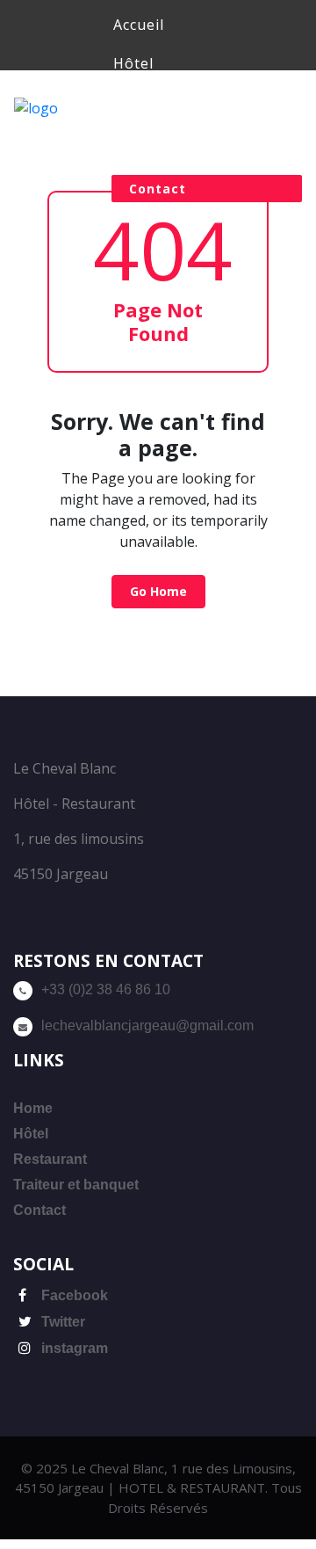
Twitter (61, 1321)
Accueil (138, 24)
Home (33, 1108)
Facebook (73, 1295)
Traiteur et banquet (76, 1184)
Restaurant (154, 102)
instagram (73, 1348)
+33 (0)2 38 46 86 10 (105, 989)
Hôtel (133, 63)
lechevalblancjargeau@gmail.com (147, 1025)
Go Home (158, 591)
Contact (157, 188)
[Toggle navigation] (84, 104)
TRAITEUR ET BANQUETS (206, 140)
